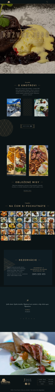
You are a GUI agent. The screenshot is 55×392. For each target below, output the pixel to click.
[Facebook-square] (26, 384)
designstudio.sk (41, 390)
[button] (20, 318)
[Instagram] (29, 384)
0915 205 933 (38, 274)
